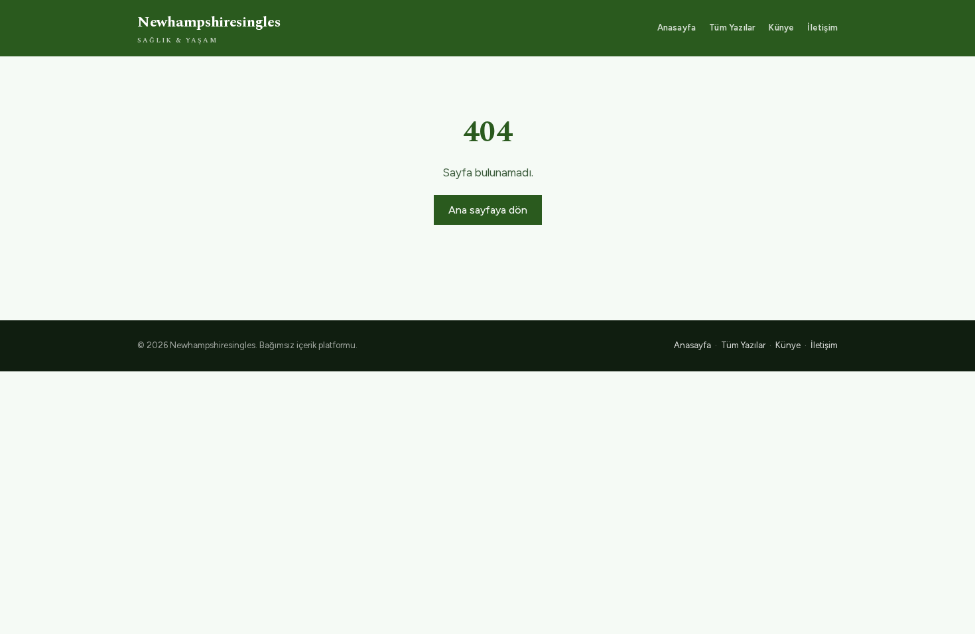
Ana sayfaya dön (487, 210)
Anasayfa (676, 27)
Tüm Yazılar (732, 27)
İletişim (822, 27)
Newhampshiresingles (208, 28)
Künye (781, 27)
